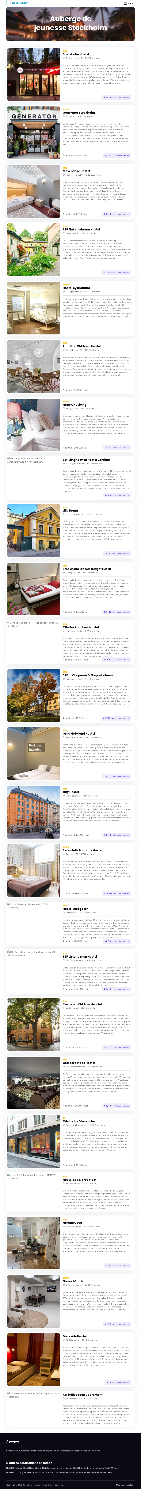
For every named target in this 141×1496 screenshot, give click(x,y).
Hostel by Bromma (76, 288)
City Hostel (71, 792)
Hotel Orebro (31, 1472)
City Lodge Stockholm (79, 1121)
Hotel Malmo (111, 1467)
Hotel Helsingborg (32, 1467)
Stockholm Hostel (76, 54)
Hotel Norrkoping (14, 1472)
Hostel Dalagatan (76, 909)
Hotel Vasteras (91, 1472)
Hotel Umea (62, 1472)
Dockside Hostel (75, 1336)
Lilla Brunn (70, 511)
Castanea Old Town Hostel (82, 1004)
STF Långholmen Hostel (80, 957)
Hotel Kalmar (66, 1467)
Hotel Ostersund (47, 1472)
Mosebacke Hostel (76, 171)
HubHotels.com (33, 1484)
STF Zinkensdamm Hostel (81, 229)
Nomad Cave (72, 1223)
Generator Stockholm (79, 113)
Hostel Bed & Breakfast (79, 1180)
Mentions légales (124, 1484)
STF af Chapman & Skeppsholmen (88, 675)
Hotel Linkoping (96, 1467)
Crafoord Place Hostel (79, 1063)
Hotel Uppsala (76, 1472)
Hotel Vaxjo (106, 1472)
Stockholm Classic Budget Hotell (87, 569)
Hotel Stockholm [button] (18, 2)
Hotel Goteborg (14, 1467)
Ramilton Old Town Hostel (82, 346)
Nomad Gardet (74, 1281)
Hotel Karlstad (80, 1467)
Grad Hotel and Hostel (79, 734)
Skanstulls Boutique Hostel (82, 850)
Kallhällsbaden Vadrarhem (83, 1395)
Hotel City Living (74, 405)
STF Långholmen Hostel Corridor (86, 460)
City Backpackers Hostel (81, 627)
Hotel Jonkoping (50, 1467)
